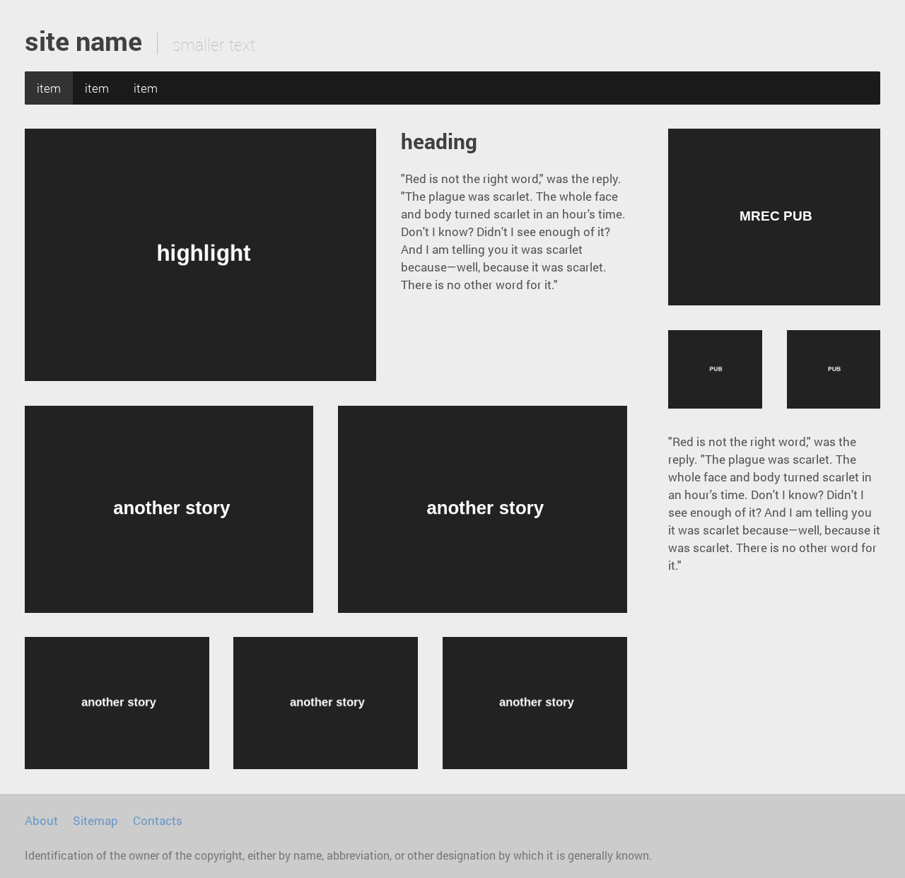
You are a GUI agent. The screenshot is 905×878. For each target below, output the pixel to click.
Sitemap (95, 820)
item (49, 88)
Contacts (157, 820)
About (41, 820)
